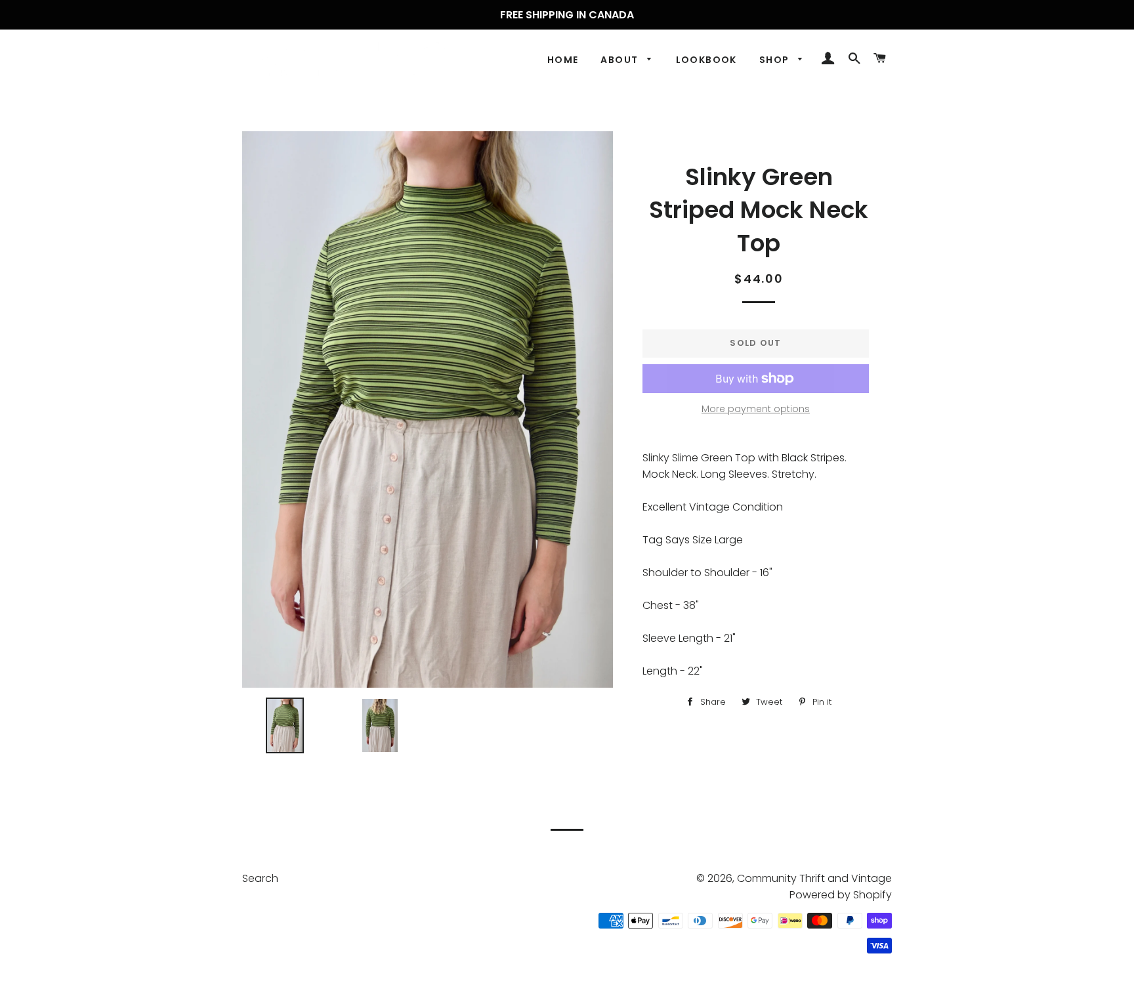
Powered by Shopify (840, 894)
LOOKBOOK (706, 59)
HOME (563, 59)
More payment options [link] (756, 408)
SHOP (775, 59)
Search (260, 878)
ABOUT (620, 59)
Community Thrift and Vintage (814, 878)
